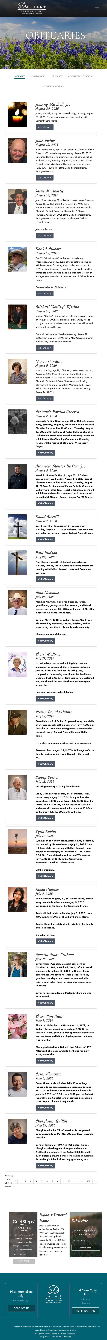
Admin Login (67, 1336)
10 (69, 1181)
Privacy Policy (43, 1336)
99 (81, 1181)
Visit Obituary (44, 127)
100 (88, 1181)
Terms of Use (56, 1336)
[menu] (97, 8)
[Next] (94, 1181)
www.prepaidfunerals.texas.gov (24, 1326)
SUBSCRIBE (23, 1261)
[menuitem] (19, 76)
